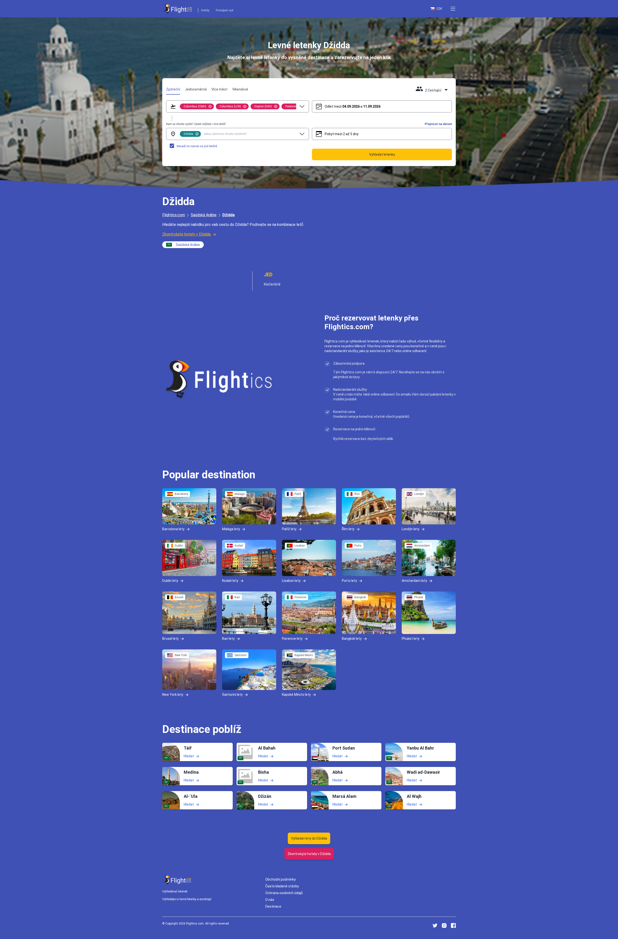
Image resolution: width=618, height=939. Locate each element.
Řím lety (348, 529)
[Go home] (177, 879)
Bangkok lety (352, 638)
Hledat (189, 756)
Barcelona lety (173, 529)
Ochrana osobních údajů (284, 893)
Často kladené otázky (282, 886)
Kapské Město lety (296, 694)
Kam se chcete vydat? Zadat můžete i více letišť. (196, 124)
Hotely (205, 10)
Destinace (273, 906)
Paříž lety (289, 529)
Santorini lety (232, 694)
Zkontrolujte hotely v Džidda (186, 234)
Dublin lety (170, 580)
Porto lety (349, 580)
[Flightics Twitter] (435, 925)
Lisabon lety (291, 580)
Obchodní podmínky (280, 879)
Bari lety (228, 638)
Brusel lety (170, 638)
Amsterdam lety (414, 580)
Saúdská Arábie (204, 215)
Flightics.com (173, 215)
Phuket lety (410, 638)
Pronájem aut (224, 10)
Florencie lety (292, 638)
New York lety (172, 694)
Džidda (228, 215)
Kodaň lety (230, 580)
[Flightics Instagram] (444, 925)
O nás (269, 900)
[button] (453, 9)
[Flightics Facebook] (453, 925)
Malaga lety (231, 529)
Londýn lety (410, 529)
